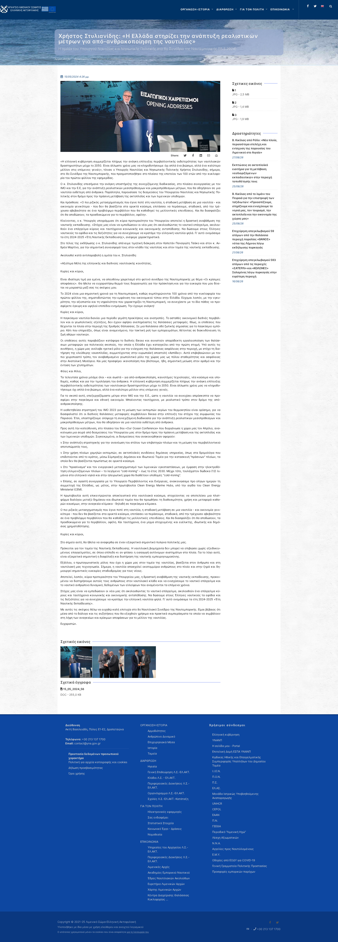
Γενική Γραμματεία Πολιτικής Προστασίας (239, 866)
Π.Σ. (215, 782)
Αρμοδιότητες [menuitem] (157, 730)
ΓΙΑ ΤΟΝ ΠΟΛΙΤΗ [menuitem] (151, 806)
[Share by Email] (209, 156)
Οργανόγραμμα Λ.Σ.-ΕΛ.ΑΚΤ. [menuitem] (166, 793)
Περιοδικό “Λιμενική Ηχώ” (229, 832)
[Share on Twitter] (185, 156)
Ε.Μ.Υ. (216, 854)
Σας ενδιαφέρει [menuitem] (158, 817)
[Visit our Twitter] (277, 922)
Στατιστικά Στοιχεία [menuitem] (161, 823)
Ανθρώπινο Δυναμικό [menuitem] (161, 736)
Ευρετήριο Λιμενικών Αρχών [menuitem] (166, 884)
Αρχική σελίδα (63, 58)
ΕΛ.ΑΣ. (216, 788)
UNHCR (217, 803)
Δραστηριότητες (84, 58)
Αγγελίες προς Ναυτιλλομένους (233, 849)
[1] (76, 662)
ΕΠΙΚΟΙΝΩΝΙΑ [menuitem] (149, 841)
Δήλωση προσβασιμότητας (85, 767)
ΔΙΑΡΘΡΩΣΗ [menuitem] (148, 760)
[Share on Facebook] (193, 156)
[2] (108, 662)
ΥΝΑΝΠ (217, 740)
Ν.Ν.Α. (216, 843)
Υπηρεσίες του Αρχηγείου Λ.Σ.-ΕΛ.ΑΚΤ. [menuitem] (168, 849)
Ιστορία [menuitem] (152, 747)
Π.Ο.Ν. (216, 776)
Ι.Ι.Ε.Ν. (216, 771)
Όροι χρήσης (76, 773)
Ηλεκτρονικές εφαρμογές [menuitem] (165, 811)
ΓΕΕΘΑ (216, 826)
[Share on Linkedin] (201, 156)
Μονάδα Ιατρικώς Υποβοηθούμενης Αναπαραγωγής (235, 795)
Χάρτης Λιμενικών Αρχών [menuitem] (164, 889)
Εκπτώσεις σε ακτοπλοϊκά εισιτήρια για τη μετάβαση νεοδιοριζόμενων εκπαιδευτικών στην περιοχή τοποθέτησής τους (252, 173)
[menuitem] (283, 9)
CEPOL (216, 809)
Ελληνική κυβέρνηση (225, 734)
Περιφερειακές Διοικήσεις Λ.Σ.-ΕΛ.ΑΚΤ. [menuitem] (168, 785)
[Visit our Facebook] (270, 922)
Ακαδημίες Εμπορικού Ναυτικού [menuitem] (169, 872)
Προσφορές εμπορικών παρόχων (233, 871)
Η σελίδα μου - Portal (226, 746)
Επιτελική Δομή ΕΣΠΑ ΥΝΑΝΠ (231, 751)
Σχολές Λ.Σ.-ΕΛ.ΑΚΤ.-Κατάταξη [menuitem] (168, 798)
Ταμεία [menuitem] (152, 753)
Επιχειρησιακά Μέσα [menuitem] (161, 742)
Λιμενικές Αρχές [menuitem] (159, 867)
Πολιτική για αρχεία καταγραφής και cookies (97, 762)
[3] (140, 662)
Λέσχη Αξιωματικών (225, 837)
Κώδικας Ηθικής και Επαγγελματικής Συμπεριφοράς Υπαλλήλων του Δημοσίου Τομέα (239, 761)
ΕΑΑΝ (215, 815)
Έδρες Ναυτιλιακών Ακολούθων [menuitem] (169, 878)
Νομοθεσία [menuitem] (155, 834)
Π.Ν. (215, 820)
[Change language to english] (322, 6)
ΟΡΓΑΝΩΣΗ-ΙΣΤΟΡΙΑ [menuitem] (153, 725)
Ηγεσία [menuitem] (152, 766)
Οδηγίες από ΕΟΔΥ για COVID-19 (233, 860)
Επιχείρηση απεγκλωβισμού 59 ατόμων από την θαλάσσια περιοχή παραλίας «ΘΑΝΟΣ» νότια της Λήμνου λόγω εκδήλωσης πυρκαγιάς (253, 239)
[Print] (216, 156)
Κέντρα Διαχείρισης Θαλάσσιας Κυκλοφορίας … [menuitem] (168, 897)
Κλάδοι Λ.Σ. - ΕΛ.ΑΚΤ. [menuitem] (161, 777)
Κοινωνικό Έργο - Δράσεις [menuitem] (165, 828)
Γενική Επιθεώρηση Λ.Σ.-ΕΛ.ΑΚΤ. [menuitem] (169, 772)
